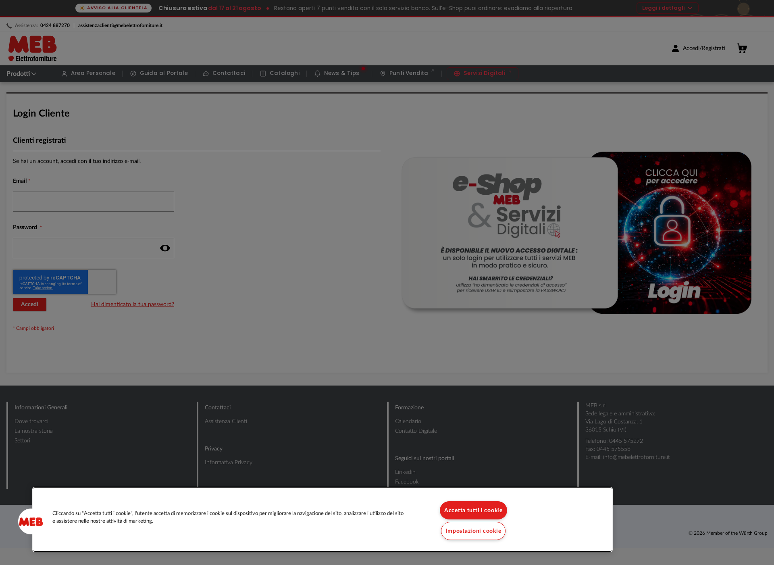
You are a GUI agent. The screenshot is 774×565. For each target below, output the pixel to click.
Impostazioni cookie (473, 531)
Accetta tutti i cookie (473, 510)
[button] (31, 521)
